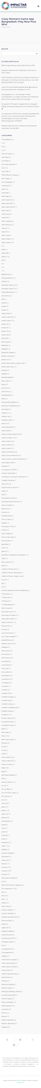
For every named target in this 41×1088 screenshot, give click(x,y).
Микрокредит (6, 1006)
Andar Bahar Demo (8, 292)
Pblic (3, 778)
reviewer (4, 871)
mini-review (5, 654)
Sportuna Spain (6, 920)
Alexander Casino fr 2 (8, 289)
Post (3, 828)
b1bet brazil (5, 342)
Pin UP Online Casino (8, 793)
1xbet (3, 189)
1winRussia (5, 186)
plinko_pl (4, 817)
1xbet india (5, 210)
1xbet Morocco (6, 225)
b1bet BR (4, 338)
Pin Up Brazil (5, 789)
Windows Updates (7, 984)
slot (2, 892)
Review (4, 864)
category (4, 466)
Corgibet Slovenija (7, 480)
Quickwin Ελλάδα (7, 853)
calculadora (5, 409)
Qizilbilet (4, 849)
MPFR (19, 1080)
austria (3, 306)
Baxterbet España (7, 352)
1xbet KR (4, 218)
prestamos (5, 842)
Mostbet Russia (6, 711)
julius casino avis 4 (7, 612)
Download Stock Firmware (10, 502)
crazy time (5, 484)
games (3, 551)
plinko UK (4, 814)
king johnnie (5, 626)
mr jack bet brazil (7, 722)
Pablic (3, 768)
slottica (3, 903)
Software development (9, 917)
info (2, 587)
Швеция (4, 1027)
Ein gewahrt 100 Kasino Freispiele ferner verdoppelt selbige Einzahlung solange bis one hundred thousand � (20, 106)
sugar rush (5, 928)
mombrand (5, 661)
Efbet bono (5, 509)
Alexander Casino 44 (8, 285)
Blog (3, 384)
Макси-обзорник (7, 1002)
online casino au (7, 757)
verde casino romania (8, 967)
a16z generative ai (7, 278)
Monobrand (5, 675)
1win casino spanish (8, 164)
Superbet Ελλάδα (7, 931)
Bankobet (4, 345)
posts (3, 832)
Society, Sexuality (7, 913)
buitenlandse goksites (9, 402)
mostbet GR (5, 693)
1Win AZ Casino (6, 154)
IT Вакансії (5, 601)
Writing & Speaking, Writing (11, 991)
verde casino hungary (8, 959)
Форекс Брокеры (7, 1020)
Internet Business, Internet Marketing (14, 590)
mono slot (5, 668)
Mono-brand (5, 672)
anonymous (5, 296)
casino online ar (6, 445)
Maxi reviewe (6, 651)
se (2, 881)
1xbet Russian (6, 239)
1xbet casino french (8, 207)
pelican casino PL (7, 782)
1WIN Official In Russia (9, 175)
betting (4, 370)
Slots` (3, 899)
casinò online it (6, 448)
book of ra (4, 388)
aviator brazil (5, 313)
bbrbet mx (5, 360)
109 (2, 147)
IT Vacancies (5, 597)
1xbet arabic (5, 196)
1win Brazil (5, 161)
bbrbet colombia (7, 356)
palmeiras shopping (8, 775)
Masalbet (4, 647)
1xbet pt (4, 228)
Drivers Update (6, 505)
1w (2, 150)
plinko (3, 807)
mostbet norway (7, 704)
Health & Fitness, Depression (11, 573)
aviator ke (4, 328)
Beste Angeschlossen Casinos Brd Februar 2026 (18, 65)
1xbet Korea (5, 214)
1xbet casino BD (7, 203)
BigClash (4, 374)
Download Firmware (8, 498)
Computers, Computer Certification (13, 477)
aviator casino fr (6, 320)
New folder (5, 732)
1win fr (3, 168)
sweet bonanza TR (7, 938)
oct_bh (3, 746)
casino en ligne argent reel (10, 434)
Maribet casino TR (7, 644)
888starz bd (5, 274)
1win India (4, 171)
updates (4, 956)
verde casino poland (8, 963)
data (3, 494)
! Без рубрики (6, 139)
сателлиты (5, 1009)
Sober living (5, 906)
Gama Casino (6, 541)
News (3, 736)
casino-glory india (7, 462)
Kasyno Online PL (7, 622)
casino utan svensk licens (10, 455)
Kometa (4, 629)
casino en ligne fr (7, 438)
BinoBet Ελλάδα (6, 377)
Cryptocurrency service (9, 487)
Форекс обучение (8, 1023)
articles (3, 303)
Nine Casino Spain (7, 739)
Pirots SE (4, 803)
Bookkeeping (6, 395)
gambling (4, 544)
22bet (3, 249)
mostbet (4, 690)
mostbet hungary (7, 697)
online (3, 754)
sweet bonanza (6, 935)
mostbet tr (5, 715)
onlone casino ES (7, 761)
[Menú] (38, 6)
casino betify (5, 431)
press (3, 839)
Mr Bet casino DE (7, 718)
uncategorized (6, 949)
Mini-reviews (5, 658)
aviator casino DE (7, 317)
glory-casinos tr (6, 562)
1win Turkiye (5, 178)
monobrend (5, 679)
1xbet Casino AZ (7, 200)
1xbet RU (4, 232)
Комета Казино (6, 999)
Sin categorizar (6, 888)
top (2, 945)
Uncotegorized (6, 952)
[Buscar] (37, 53)
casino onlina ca (6, 441)
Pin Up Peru (5, 796)
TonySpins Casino (7, 942)
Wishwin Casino (6, 988)
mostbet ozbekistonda (9, 707)
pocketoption (6, 821)
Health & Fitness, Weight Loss (11, 576)
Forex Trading (6, 533)
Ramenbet (5, 857)
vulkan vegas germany (9, 974)
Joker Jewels (5, 608)
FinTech (4, 530)
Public (3, 846)
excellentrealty (6, 516)
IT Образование (7, 604)
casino (3, 423)
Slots (3, 896)
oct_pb (3, 750)
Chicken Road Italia (8, 473)
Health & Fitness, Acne (9, 569)
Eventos (4, 512)
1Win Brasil (5, 157)
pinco (3, 800)
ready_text (5, 860)
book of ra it (5, 391)
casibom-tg (5, 416)
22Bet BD (4, 253)
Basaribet (4, 349)
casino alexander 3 (7, 427)
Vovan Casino (6, 970)
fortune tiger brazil (7, 537)
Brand (3, 399)
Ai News (4, 281)
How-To (4, 580)
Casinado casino (7, 420)
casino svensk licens (8, 452)
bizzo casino (5, 381)
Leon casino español (8, 636)
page (3, 771)
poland (3, 825)
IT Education (5, 594)
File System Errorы (7, 526)
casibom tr (5, 413)
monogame (5, 683)
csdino (3, 491)
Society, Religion (7, 910)
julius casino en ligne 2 (9, 615)
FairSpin (4, 523)
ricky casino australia (8, 878)
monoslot (4, 686)
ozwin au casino (6, 764)
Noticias (4, 743)
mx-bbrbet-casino (7, 725)
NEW (3, 729)
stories (3, 924)
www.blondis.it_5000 (8, 995)
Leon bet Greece (7, 633)
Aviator (3, 310)
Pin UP (3, 786)
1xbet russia (5, 235)
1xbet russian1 (6, 242)
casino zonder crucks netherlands (13, 459)
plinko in (4, 810)
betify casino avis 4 (8, 367)
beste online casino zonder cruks (12, 363)
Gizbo (3, 558)
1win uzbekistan (6, 182)
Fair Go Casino (6, 519)
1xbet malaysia (6, 221)
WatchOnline (6, 977)
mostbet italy (6, 700)
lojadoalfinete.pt (7, 640)
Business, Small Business (10, 406)
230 (2, 260)
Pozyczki (4, 835)
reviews (4, 874)
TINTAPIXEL (20, 1082)
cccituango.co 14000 (8, 470)
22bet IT (4, 257)
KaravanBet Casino (8, 619)
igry (2, 583)
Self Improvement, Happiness (11, 885)
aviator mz (5, 331)
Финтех (4, 1016)
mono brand (5, 665)
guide (3, 565)
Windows (4, 981)
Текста (3, 1013)
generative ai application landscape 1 (14, 555)
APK (3, 299)
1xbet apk (4, 193)
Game (3, 548)
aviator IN (4, 324)
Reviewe (4, 867)
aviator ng (4, 335)
